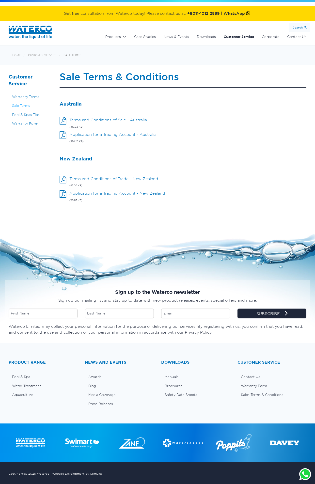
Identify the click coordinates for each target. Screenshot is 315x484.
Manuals (171, 377)
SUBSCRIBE (268, 313)
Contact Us (296, 37)
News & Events (176, 37)
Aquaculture (22, 395)
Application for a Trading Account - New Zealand (117, 193)
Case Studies (145, 37)
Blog (92, 386)
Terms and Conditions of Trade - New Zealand (113, 178)
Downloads (206, 37)
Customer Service (239, 37)
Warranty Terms (25, 97)
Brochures (173, 386)
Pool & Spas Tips (26, 115)
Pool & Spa (21, 377)
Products (113, 37)
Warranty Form (25, 123)
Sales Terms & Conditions (262, 395)
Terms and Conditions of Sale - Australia (108, 120)
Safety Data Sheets (181, 395)
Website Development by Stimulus (77, 473)
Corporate (270, 37)
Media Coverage (101, 395)
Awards (94, 377)
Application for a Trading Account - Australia (113, 134)
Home (16, 55)
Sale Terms (72, 55)
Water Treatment (26, 386)
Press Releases (100, 404)
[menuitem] (43, 376)
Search (298, 27)
